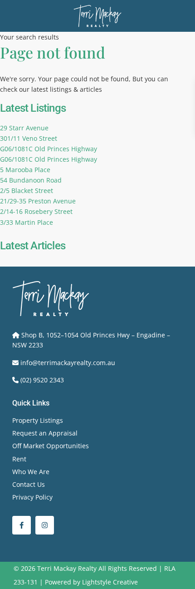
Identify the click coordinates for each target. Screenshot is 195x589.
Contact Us (28, 484)
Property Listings (37, 420)
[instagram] (44, 525)
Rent (19, 459)
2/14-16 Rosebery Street (36, 211)
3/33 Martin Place (26, 222)
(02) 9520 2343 (42, 380)
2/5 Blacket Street (26, 190)
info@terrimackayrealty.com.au (67, 362)
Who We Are (30, 471)
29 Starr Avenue (24, 128)
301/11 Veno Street (28, 138)
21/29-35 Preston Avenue (38, 201)
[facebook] (21, 525)
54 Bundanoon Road (31, 180)
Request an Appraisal (45, 433)
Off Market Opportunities (50, 445)
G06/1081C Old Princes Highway (48, 148)
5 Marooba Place (25, 169)
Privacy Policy (32, 497)
